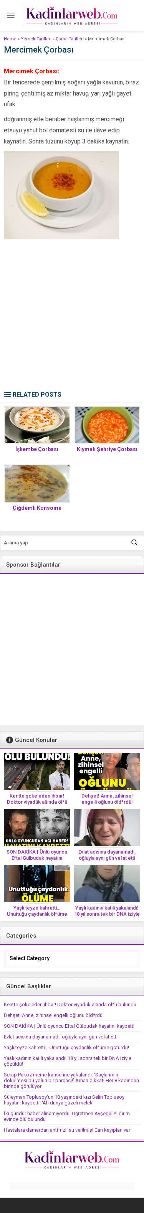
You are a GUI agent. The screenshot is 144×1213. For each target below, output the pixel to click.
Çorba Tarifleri (70, 38)
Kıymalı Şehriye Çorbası (107, 449)
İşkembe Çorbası (36, 449)
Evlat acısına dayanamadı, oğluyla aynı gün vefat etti (107, 855)
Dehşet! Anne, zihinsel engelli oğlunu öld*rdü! (107, 799)
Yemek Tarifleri (36, 38)
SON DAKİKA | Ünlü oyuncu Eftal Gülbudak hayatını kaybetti (37, 858)
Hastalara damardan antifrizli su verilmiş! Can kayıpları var (67, 1130)
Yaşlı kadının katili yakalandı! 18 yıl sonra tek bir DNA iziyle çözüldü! (107, 914)
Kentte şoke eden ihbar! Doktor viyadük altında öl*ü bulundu (37, 802)
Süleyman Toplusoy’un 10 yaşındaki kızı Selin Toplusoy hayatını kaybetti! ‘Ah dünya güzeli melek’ (64, 1100)
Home (10, 38)
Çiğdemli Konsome (37, 508)
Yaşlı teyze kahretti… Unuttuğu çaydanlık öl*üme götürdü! (37, 914)
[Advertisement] (72, 315)
